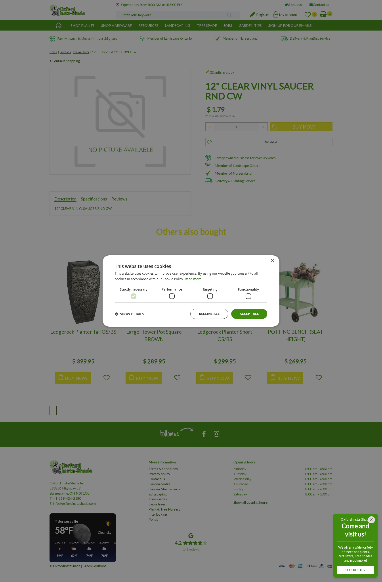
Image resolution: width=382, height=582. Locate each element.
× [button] (272, 260)
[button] (129, 314)
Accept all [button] (249, 314)
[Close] (371, 519)
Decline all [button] (209, 314)
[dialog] (191, 291)
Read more (193, 279)
